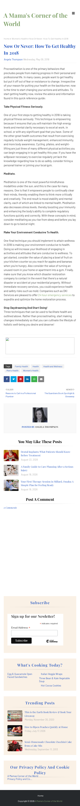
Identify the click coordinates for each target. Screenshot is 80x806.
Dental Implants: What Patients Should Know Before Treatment (45, 453)
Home (6, 38)
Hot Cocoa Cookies (51, 685)
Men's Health (12, 370)
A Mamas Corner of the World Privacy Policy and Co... (22, 777)
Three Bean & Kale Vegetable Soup (54, 680)
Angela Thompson (13, 59)
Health (36, 366)
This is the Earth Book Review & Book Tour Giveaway (48, 713)
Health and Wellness (52, 366)
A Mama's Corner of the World (48, 801)
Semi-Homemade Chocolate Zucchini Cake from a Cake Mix (48, 743)
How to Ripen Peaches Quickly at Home (46, 727)
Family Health (21, 366)
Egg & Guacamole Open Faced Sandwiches (19, 675)
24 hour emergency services (55, 295)
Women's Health (19, 38)
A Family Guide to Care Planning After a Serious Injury (47, 468)
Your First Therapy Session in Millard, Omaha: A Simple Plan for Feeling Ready (47, 483)
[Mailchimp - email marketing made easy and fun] (51, 643)
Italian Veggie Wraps (51, 673)
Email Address (20, 627)
